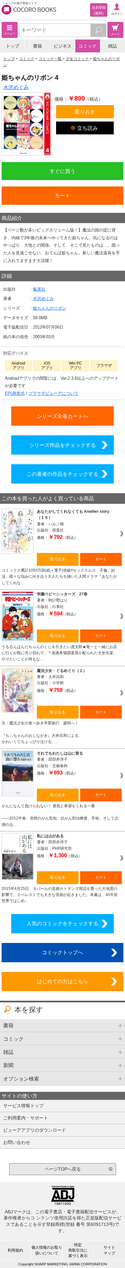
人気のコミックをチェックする (62, 923)
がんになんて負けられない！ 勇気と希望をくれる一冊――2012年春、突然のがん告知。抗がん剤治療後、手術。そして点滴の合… (60, 815)
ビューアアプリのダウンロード (34, 1130)
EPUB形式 (15, 393)
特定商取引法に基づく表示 (78, 1250)
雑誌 (112, 46)
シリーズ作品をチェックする (62, 445)
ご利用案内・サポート (25, 1117)
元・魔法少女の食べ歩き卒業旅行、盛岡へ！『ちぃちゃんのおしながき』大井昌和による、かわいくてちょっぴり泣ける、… (42, 732)
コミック (87, 46)
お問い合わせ (16, 1142)
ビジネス (62, 46)
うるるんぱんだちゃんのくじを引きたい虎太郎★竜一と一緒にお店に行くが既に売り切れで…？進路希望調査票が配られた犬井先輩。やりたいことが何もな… (59, 653)
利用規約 (15, 1250)
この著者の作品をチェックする (62, 474)
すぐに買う (62, 171)
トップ (12, 46)
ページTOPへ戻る (63, 1169)
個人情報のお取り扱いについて (46, 1250)
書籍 (37, 46)
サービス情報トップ (23, 1105)
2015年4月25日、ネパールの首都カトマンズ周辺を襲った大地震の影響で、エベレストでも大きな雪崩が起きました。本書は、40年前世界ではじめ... (60, 894)
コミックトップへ (62, 952)
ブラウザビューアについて (54, 393)
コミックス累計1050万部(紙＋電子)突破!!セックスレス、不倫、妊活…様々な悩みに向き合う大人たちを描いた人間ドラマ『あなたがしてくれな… (59, 576)
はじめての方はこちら (62, 981)
